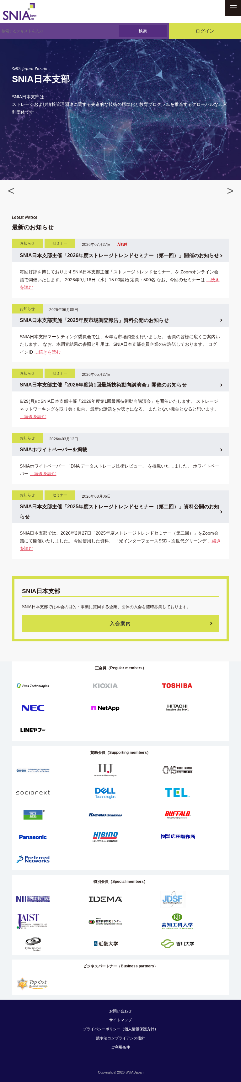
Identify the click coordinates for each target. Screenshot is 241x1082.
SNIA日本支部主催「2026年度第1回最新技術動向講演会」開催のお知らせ (103, 384)
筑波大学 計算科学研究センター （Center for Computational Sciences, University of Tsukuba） (105, 921)
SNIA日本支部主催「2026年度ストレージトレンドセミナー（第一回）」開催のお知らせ (119, 255)
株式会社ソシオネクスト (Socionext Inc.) (33, 792)
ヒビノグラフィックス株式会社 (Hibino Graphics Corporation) (105, 837)
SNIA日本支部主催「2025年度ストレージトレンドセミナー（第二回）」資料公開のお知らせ (119, 511)
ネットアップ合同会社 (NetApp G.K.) (105, 708)
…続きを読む (47, 352)
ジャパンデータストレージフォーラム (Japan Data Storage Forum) (173, 899)
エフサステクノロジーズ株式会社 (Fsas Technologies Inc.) (33, 686)
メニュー (233, 8)
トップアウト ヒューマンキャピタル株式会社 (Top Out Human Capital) (33, 984)
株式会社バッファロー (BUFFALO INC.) (177, 815)
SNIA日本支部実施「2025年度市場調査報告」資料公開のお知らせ (94, 320)
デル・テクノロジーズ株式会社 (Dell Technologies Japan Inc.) (105, 792)
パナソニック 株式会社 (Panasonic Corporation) (33, 837)
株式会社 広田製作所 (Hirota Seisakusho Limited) (178, 837)
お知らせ (27, 243)
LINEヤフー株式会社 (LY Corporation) (33, 730)
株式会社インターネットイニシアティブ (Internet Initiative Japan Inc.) (105, 770)
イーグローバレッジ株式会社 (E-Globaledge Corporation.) (33, 770)
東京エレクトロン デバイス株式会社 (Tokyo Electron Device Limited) (33, 815)
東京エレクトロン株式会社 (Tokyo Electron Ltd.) (177, 792)
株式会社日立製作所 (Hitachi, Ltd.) (177, 708)
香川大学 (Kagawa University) (177, 944)
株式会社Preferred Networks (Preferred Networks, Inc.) (33, 859)
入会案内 (120, 623)
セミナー (59, 243)
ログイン (204, 31)
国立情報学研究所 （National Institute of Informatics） (33, 899)
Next (230, 188)
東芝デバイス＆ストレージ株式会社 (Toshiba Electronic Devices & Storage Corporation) (177, 686)
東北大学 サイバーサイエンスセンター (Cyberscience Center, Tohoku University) (33, 944)
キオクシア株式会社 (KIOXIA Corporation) (105, 686)
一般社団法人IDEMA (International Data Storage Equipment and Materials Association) (105, 899)
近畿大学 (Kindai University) (105, 944)
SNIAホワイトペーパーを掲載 (53, 449)
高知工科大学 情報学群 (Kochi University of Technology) (177, 921)
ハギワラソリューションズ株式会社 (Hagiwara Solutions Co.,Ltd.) (105, 815)
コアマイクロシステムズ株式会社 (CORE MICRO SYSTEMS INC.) (177, 770)
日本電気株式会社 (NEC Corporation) (33, 708)
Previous (11, 188)
